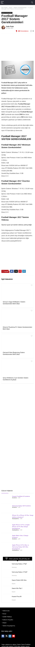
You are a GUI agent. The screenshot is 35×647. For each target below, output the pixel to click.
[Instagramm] (9, 636)
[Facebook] (2, 636)
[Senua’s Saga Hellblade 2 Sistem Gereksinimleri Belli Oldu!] (17, 292)
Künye (4, 613)
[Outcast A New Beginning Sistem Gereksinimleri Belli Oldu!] (17, 343)
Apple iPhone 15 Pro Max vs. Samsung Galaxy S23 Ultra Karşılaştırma (20, 547)
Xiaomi (13, 583)
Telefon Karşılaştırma (9, 625)
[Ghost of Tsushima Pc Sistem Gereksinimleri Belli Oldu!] (17, 317)
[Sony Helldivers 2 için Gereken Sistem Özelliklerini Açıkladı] (17, 368)
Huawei (14, 600)
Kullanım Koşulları (8, 619)
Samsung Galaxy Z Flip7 (19, 564)
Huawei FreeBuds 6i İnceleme (21, 496)
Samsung (14, 567)
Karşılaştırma (15, 518)
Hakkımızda (6, 610)
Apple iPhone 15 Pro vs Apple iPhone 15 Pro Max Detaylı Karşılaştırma (21, 526)
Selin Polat (10, 26)
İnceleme (14, 497)
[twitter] (6, 636)
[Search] (32, 2)
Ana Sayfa (4, 7)
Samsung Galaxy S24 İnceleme (21, 506)
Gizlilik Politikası (7, 616)
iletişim (5, 622)
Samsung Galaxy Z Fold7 (19, 572)
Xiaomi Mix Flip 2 (17, 588)
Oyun (10, 7)
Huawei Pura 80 (16, 596)
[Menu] (2, 2)
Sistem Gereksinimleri (20, 7)
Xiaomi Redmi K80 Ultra (19, 580)
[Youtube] (13, 636)
